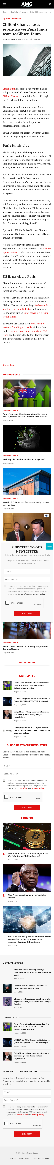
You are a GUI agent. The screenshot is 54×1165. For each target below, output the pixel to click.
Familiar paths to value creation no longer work (24, 459)
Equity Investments (12, 19)
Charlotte (10, 39)
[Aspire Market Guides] (27, 4)
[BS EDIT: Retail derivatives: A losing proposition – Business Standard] (27, 625)
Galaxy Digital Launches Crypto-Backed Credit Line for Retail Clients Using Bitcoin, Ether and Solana (32, 730)
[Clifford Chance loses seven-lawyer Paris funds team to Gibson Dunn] (27, 60)
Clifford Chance (10, 96)
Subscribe (27, 807)
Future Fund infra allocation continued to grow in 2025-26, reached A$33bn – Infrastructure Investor (25, 415)
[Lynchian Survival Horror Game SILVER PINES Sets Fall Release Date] (7, 988)
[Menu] (4, 4)
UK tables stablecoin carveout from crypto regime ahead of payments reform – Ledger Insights (32, 1001)
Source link (8, 364)
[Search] (50, 4)
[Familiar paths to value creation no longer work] (27, 438)
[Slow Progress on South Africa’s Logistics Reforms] (27, 878)
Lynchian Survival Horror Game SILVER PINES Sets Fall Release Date (30, 986)
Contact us (12, 1158)
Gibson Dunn (9, 88)
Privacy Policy (24, 1158)
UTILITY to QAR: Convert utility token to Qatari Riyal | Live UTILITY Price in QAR (32, 699)
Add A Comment (27, 662)
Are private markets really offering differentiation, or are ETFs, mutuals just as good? (32, 972)
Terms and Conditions (41, 1158)
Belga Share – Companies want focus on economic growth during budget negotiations (31, 714)
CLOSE (49, 546)
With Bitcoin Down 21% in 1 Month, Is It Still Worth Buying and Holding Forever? (28, 854)
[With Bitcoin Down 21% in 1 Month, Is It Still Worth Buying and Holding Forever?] (27, 836)
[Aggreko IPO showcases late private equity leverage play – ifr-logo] (27, 481)
